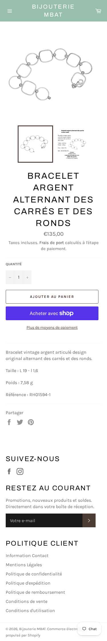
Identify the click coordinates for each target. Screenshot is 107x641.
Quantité (14, 264)
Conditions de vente (26, 601)
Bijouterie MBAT (53, 10)
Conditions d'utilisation (30, 610)
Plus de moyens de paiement (52, 327)
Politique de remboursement (35, 592)
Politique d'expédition (28, 583)
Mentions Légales (24, 564)
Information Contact (27, 555)
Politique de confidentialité (34, 574)
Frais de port (51, 242)
